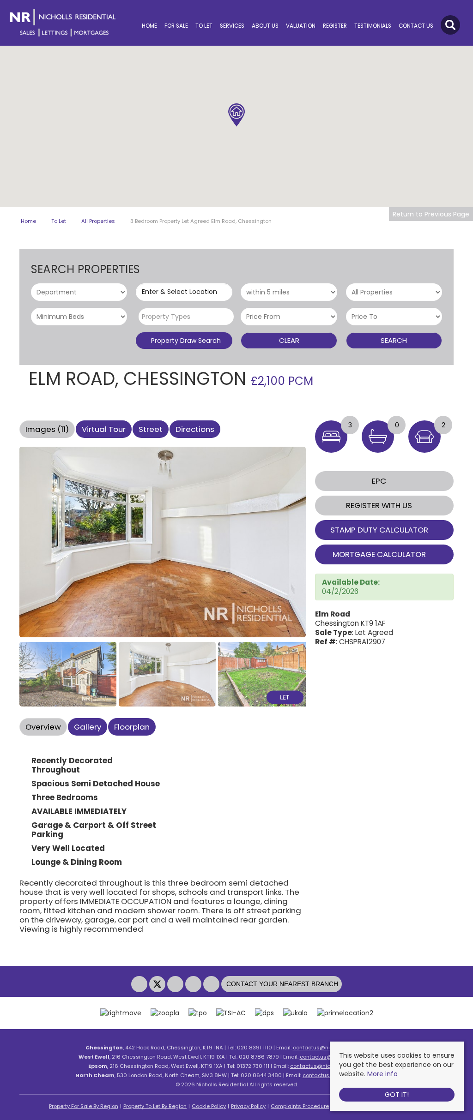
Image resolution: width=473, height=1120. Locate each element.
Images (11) (47, 429)
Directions (195, 429)
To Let (203, 26)
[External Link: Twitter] (158, 984)
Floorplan (132, 726)
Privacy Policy (248, 1106)
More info (382, 1073)
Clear (289, 340)
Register (335, 26)
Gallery (87, 726)
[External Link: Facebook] (140, 984)
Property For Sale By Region (83, 1106)
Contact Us (416, 26)
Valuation (300, 26)
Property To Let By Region (155, 1106)
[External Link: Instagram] (176, 984)
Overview (43, 726)
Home (149, 26)
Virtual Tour (104, 429)
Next (324, 546)
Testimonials (372, 26)
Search (394, 340)
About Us (265, 26)
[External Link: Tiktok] (212, 984)
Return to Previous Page (431, 214)
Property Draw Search (184, 340)
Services (232, 26)
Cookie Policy (209, 1106)
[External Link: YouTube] (194, 984)
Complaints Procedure (300, 1106)
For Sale (176, 26)
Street (151, 429)
